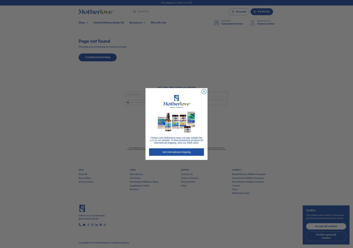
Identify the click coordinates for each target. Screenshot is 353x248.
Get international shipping (176, 152)
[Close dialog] (204, 91)
